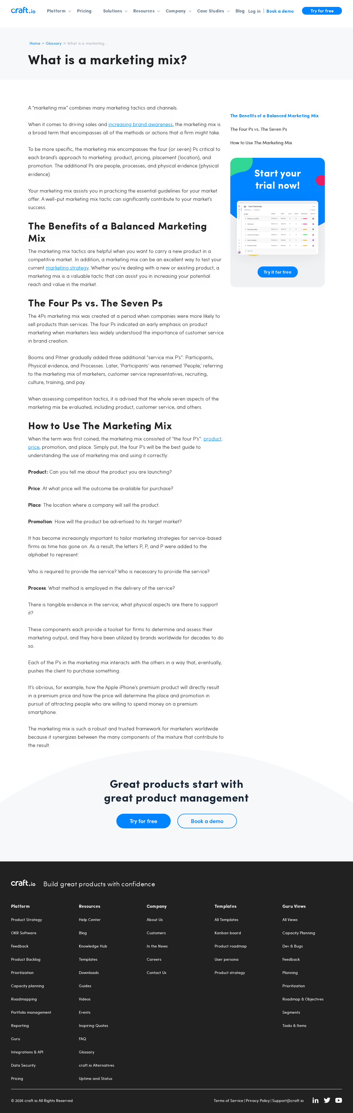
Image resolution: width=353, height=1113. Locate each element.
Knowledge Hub (93, 946)
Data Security (23, 1065)
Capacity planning (27, 985)
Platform (56, 11)
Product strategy (230, 972)
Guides (85, 985)
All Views (290, 919)
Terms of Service (228, 1100)
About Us (155, 919)
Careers (154, 959)
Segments (291, 1012)
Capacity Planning (298, 932)
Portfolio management (31, 1012)
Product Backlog (26, 959)
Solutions (112, 11)
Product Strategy (26, 919)
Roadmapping (24, 999)
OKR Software (23, 932)
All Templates (226, 919)
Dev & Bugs (292, 946)
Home (35, 43)
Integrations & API (27, 1052)
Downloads (89, 972)
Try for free (322, 10)
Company (176, 11)
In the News (157, 946)
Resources (143, 11)
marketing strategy (67, 267)
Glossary (54, 43)
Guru (15, 1038)
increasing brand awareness (140, 124)
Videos (84, 999)
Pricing (84, 11)
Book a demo (280, 11)
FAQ (82, 1038)
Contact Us (156, 972)
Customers (156, 932)
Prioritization (22, 972)
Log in (254, 11)
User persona (227, 959)
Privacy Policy (258, 1100)
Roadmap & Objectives (302, 999)
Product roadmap (231, 946)
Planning (290, 972)
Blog (240, 11)
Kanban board (228, 932)
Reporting (20, 1025)
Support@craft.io (288, 1100)
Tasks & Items (294, 1025)
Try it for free (277, 272)
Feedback (19, 946)
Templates (88, 959)
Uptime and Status (95, 1078)
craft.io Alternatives (96, 1065)
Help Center (90, 919)
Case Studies (210, 11)
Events (84, 1012)
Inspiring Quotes (93, 1025)
